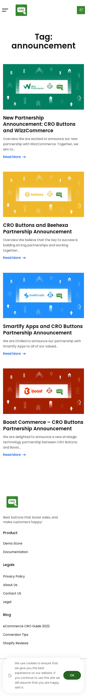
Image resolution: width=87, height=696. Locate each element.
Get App (81, 10)
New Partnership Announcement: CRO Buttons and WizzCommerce (39, 124)
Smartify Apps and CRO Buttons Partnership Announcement (43, 329)
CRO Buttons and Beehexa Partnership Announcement (37, 228)
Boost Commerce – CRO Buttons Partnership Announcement (43, 425)
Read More (12, 156)
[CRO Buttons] (21, 10)
